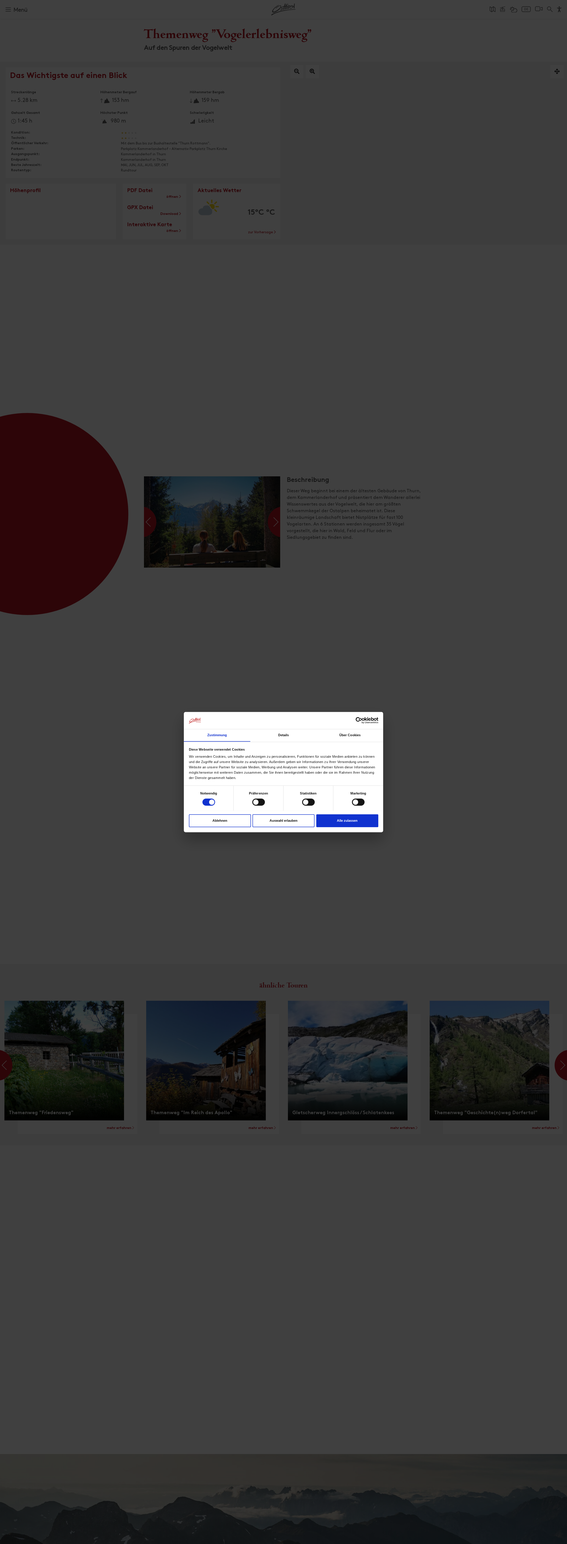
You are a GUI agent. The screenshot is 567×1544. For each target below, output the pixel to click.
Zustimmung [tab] (217, 735)
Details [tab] (283, 735)
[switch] (258, 804)
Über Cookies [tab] (350, 735)
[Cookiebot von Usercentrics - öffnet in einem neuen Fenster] (359, 720)
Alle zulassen (347, 820)
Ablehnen (219, 820)
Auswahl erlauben (283, 820)
